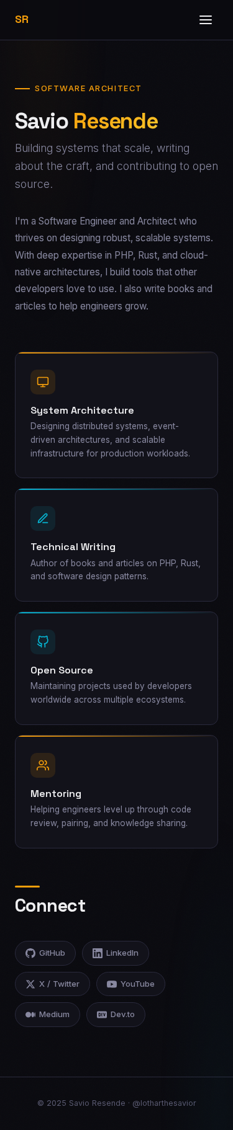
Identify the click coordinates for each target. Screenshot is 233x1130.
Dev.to (123, 1014)
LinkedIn (122, 953)
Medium (54, 1014)
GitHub (52, 953)
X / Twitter (59, 984)
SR (21, 19)
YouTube (138, 984)
